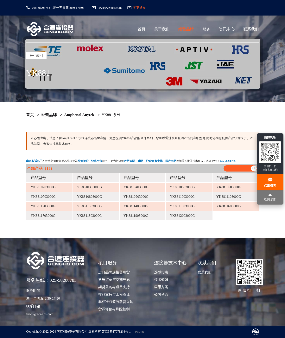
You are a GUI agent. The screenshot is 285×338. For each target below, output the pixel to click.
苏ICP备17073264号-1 (116, 331)
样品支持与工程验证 (114, 294)
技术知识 (161, 280)
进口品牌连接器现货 (114, 272)
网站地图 (139, 331)
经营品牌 (186, 29)
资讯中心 (227, 29)
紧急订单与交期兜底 (114, 280)
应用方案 (161, 287)
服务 (206, 29)
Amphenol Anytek (79, 115)
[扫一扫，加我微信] (255, 332)
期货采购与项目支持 (114, 287)
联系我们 (251, 29)
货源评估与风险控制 (114, 309)
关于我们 (162, 29)
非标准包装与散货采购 (115, 302)
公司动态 (161, 294)
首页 (141, 29)
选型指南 (161, 272)
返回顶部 (270, 199)
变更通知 (139, 7)
